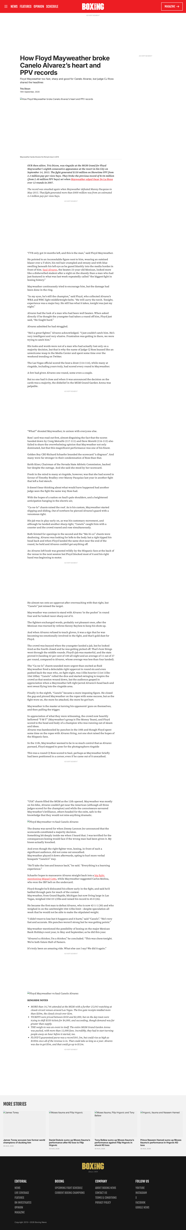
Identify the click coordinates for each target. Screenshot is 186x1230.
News (14, 6)
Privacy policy (103, 1202)
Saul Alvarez (50, 269)
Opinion (39, 6)
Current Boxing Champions (70, 1192)
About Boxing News (105, 1188)
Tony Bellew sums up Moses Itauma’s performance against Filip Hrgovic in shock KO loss (114, 1142)
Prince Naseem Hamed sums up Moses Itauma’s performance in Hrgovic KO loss (160, 1142)
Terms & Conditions (106, 1197)
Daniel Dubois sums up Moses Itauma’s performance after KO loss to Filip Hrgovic (69, 1142)
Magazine (170, 6)
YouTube (140, 1188)
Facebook (140, 1202)
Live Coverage (22, 1192)
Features (25, 6)
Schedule (52, 6)
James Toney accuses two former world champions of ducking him (24, 1141)
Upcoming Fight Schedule (69, 1188)
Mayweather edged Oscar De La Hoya (92, 179)
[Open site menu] (5, 6)
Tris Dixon (25, 88)
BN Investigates (23, 1202)
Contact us (101, 1192)
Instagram (141, 1192)
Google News (142, 1207)
